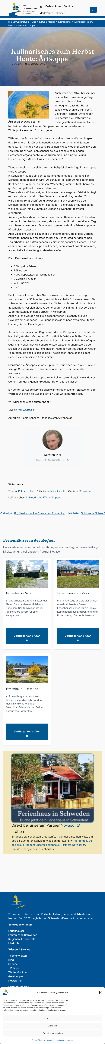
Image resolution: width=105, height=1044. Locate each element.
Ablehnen (52, 1026)
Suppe (56, 497)
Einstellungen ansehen (53, 1033)
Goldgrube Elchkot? (93, 513)
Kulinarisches (26, 491)
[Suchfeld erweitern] (93, 10)
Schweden (85, 491)
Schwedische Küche (38, 497)
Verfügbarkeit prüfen (27, 635)
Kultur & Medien (58, 491)
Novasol (68, 825)
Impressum (69, 1040)
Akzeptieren (52, 1018)
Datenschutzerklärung (55, 1040)
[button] (101, 992)
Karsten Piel (17, 63)
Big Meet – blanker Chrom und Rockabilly (39, 513)
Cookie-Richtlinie (38, 1040)
